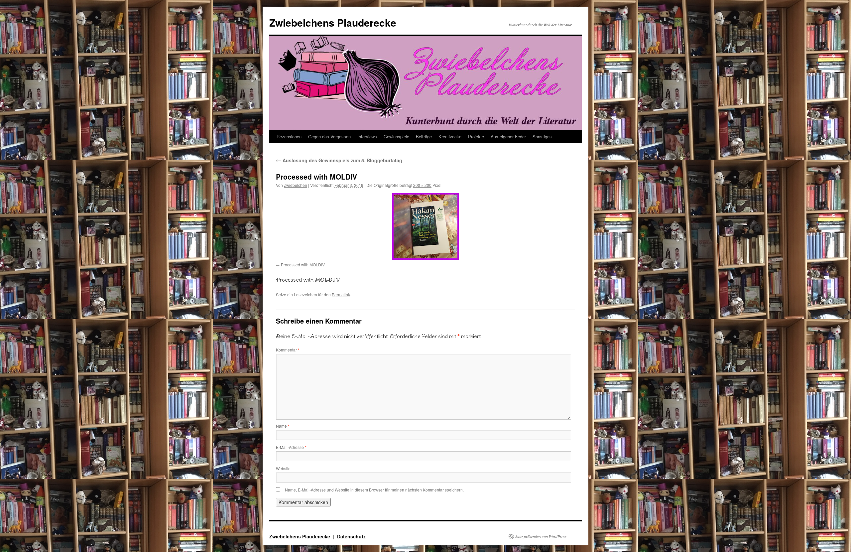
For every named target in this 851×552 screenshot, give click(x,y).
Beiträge (424, 136)
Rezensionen (289, 136)
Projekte (476, 136)
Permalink (341, 294)
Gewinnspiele (396, 136)
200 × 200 (422, 185)
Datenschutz (351, 536)
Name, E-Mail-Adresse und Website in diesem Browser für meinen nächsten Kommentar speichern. (374, 489)
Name (283, 426)
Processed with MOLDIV (303, 264)
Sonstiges (542, 136)
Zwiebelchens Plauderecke (332, 22)
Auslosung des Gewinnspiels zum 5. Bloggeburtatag (339, 160)
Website (283, 468)
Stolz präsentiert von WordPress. (541, 536)
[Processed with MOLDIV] (425, 226)
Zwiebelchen (295, 185)
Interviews (367, 136)
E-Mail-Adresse (291, 447)
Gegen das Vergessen (329, 136)
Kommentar (288, 349)
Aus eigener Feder (508, 136)
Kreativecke (449, 136)
